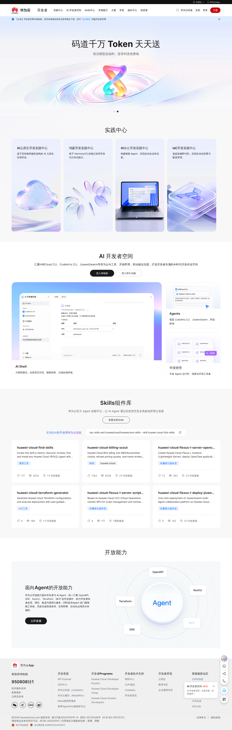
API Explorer (64, 679)
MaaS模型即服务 (67, 700)
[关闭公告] (219, 19)
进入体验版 (102, 273)
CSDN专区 (197, 679)
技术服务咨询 (19, 688)
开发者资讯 (131, 695)
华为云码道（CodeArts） (71, 690)
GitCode (196, 706)
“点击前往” (86, 19)
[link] (36, 185)
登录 (205, 10)
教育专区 (163, 684)
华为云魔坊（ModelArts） (72, 695)
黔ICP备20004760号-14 (65, 717)
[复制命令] (180, 432)
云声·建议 (130, 684)
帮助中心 (129, 679)
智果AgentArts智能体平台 (71, 706)
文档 (197, 10)
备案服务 (16, 692)
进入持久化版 (129, 273)
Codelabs (130, 690)
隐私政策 (215, 717)
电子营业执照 (22, 725)
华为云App (215, 2)
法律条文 (201, 717)
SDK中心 (62, 684)
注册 (215, 10)
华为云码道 (187, 10)
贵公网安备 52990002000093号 (49, 725)
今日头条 (196, 700)
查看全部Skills (116, 419)
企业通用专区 (165, 690)
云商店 (162, 679)
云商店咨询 (17, 696)
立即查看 (36, 621)
